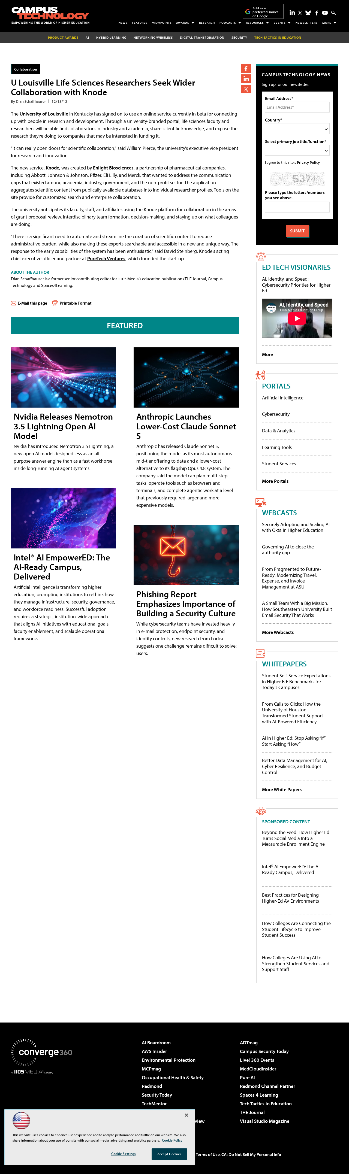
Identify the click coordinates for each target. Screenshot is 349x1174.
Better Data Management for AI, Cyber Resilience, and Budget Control (294, 766)
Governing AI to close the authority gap (288, 550)
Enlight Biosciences (113, 168)
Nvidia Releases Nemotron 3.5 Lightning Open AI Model (63, 426)
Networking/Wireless (153, 37)
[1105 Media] (43, 1102)
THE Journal (252, 1112)
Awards (182, 23)
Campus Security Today (264, 1051)
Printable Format (76, 303)
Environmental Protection (168, 1060)
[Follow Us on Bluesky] (308, 13)
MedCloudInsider (258, 1069)
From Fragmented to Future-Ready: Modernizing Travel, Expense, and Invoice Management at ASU (291, 578)
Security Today (157, 1095)
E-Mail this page (32, 303)
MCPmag (151, 1069)
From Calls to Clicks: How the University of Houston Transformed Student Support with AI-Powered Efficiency (292, 713)
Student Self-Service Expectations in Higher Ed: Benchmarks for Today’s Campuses (296, 681)
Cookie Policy (172, 1140)
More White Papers (282, 789)
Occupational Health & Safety (173, 1077)
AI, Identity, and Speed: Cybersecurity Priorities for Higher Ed (296, 285)
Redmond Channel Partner (267, 1086)
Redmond (152, 1086)
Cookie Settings (123, 1153)
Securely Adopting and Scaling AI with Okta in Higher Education (296, 527)
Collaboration (25, 69)
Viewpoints (162, 23)
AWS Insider (154, 1051)
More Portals (275, 481)
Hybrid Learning (111, 37)
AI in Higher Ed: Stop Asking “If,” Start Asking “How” (293, 741)
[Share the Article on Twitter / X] (245, 89)
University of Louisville (44, 114)
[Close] (186, 1115)
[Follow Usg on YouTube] (325, 13)
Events (280, 23)
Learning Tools (277, 447)
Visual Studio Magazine (264, 1121)
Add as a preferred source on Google (265, 12)
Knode (52, 168)
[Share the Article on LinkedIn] (245, 78)
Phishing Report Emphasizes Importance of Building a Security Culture (186, 603)
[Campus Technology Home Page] (50, 15)
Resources (255, 23)
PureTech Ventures (106, 258)
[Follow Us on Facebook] (316, 13)
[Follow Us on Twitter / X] (300, 13)
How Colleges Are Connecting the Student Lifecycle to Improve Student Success (296, 929)
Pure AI (247, 1077)
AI (87, 37)
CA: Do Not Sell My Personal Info (251, 1154)
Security (239, 37)
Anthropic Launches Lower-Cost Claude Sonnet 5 (186, 426)
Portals (276, 385)
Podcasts (227, 23)
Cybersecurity (276, 414)
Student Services (279, 463)
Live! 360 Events (257, 1060)
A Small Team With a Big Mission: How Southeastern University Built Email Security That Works (297, 609)
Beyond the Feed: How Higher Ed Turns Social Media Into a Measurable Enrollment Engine (295, 838)
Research (207, 23)
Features (140, 23)
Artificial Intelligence (282, 398)
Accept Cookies (169, 1154)
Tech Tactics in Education (266, 1103)
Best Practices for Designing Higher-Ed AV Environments (290, 898)
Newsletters (307, 23)
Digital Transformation (202, 37)
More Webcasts (278, 632)
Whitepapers (284, 663)
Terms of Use (208, 1154)
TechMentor (154, 1103)
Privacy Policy (308, 162)
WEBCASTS (279, 512)
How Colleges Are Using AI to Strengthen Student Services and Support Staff (295, 963)
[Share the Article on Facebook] (245, 68)
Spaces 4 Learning (259, 1095)
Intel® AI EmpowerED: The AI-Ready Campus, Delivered (62, 567)
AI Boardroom (156, 1042)
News (123, 23)
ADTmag (249, 1042)
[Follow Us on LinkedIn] (292, 12)
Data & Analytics (278, 430)
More (326, 23)
